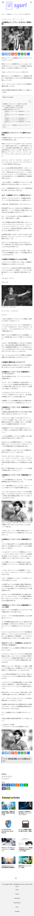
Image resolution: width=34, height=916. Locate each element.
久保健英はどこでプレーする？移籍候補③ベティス (16, 118)
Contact (17, 894)
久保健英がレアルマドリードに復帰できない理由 (14, 104)
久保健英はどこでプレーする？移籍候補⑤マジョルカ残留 (17, 122)
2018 (14, 19)
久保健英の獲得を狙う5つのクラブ (11, 109)
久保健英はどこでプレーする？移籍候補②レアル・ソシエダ (17, 115)
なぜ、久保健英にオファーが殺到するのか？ (13, 105)
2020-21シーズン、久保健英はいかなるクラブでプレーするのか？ (16, 126)
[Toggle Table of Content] (29, 101)
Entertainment (17, 902)
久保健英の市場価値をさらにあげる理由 (13, 107)
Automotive (17, 898)
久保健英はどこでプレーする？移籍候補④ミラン (15, 120)
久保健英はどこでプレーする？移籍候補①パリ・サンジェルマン (17, 112)
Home (3, 14)
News (17, 907)
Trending (17, 911)
